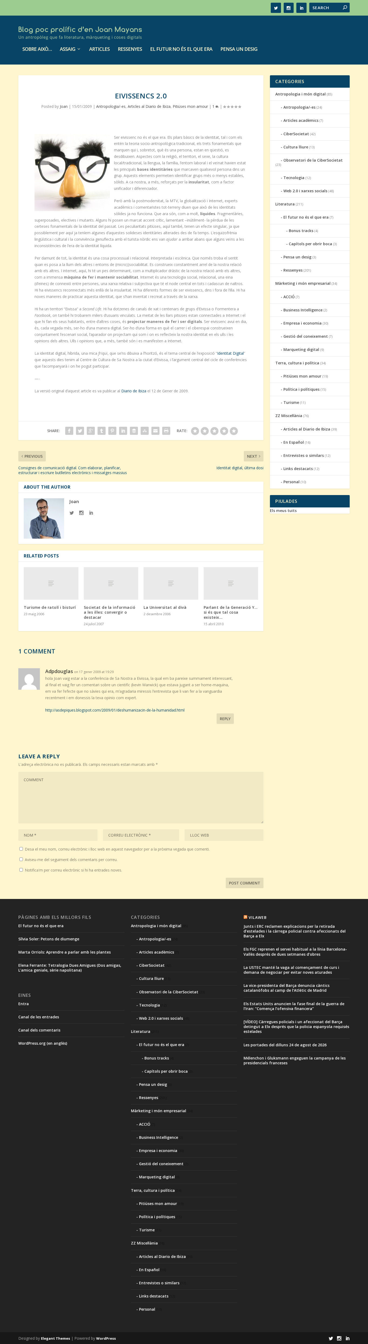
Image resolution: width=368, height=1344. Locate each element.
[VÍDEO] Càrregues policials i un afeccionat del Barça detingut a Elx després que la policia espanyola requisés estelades (296, 1026)
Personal (291, 481)
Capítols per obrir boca (310, 243)
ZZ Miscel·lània (288, 415)
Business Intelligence (302, 309)
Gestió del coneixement (305, 336)
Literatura (285, 204)
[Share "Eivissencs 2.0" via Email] (155, 430)
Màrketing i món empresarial (303, 283)
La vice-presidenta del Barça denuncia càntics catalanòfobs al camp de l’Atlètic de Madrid (286, 988)
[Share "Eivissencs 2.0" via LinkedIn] (123, 430)
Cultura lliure (295, 147)
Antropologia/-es (111, 106)
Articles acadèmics (300, 120)
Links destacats (298, 468)
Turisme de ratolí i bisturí (50, 607)
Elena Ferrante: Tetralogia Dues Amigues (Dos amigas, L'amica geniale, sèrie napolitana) (69, 968)
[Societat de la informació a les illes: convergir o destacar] (111, 583)
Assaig (67, 49)
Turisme (291, 402)
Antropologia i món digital (300, 94)
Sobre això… (37, 49)
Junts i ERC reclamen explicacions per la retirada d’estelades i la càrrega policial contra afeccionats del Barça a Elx (295, 931)
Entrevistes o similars (303, 455)
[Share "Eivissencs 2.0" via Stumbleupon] (144, 430)
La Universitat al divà (165, 607)
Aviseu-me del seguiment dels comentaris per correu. (71, 859)
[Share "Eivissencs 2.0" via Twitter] (80, 430)
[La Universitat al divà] (171, 583)
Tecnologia (293, 177)
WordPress (106, 1338)
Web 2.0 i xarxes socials (305, 190)
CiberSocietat (296, 133)
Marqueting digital (301, 349)
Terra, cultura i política (297, 362)
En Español (293, 442)
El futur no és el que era (181, 49)
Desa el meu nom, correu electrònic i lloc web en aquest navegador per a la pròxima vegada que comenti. (117, 849)
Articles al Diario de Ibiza (149, 106)
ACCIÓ (289, 296)
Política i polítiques (301, 389)
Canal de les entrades (38, 1016)
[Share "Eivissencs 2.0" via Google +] (90, 430)
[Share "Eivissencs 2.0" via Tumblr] (101, 430)
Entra (23, 1003)
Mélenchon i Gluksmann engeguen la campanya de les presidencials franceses (295, 1060)
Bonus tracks (301, 230)
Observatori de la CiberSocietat (313, 160)
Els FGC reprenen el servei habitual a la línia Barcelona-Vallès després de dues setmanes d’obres (295, 952)
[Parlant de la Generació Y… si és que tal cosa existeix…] (231, 583)
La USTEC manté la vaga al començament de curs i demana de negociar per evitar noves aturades (291, 970)
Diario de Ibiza (133, 390)
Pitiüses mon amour (190, 106)
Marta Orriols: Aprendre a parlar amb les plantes (64, 952)
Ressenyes (130, 49)
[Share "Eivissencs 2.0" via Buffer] (134, 430)
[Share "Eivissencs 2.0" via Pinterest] (112, 430)
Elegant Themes (55, 1338)
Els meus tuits (283, 510)
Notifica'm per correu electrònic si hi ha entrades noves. (73, 870)
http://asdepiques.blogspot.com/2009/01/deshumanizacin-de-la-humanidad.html (115, 710)
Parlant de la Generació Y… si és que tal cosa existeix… (231, 612)
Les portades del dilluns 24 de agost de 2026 (285, 1044)
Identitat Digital (230, 353)
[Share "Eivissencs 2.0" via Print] (166, 430)
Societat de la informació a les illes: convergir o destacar (110, 612)
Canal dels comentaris (39, 1030)
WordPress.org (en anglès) (42, 1043)
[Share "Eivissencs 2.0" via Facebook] (69, 430)
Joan (64, 106)
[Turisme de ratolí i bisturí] (51, 583)
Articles (99, 49)
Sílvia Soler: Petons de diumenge (48, 938)
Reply (225, 718)
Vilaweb (258, 917)
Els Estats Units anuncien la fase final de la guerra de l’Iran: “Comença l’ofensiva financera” (294, 1006)
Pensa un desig (238, 49)
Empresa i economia (302, 323)
